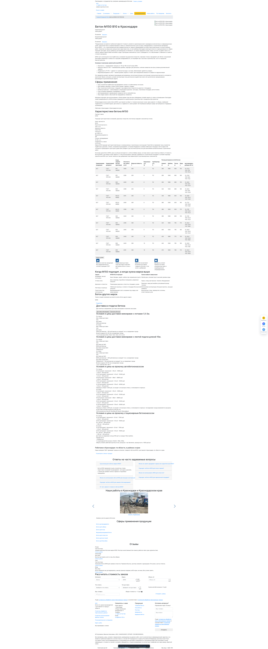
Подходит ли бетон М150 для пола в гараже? (151, 468)
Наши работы (150, 13)
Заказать (104, 34)
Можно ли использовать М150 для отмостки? (151, 472)
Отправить (164, 629)
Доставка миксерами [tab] (103, 311)
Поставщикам (160, 13)
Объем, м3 (151, 577)
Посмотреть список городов (104, 453)
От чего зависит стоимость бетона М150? (111, 487)
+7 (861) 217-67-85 (101, 5)
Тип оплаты (98, 585)
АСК (97, 3)
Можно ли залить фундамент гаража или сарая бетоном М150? (156, 463)
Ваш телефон (98, 591)
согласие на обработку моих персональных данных (113, 600)
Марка (123, 577)
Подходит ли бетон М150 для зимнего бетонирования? (115, 482)
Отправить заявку (161, 593)
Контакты (168, 13)
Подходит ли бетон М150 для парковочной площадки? (153, 477)
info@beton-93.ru (120, 617)
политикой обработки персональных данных (150, 600)
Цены (131, 13)
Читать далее (99, 257)
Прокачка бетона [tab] (115, 311)
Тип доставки (125, 585)
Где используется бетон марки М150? (110, 463)
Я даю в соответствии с (129, 600)
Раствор (137, 610)
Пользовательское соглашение (103, 620)
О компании (106, 13)
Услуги (125, 13)
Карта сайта (98, 623)
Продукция (116, 13)
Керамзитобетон (139, 614)
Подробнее (99, 303)
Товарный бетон (139, 605)
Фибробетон (138, 612)
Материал (98, 577)
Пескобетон (138, 607)
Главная (99, 13)
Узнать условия (137, 1)
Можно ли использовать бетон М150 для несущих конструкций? (117, 477)
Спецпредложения (140, 13)
